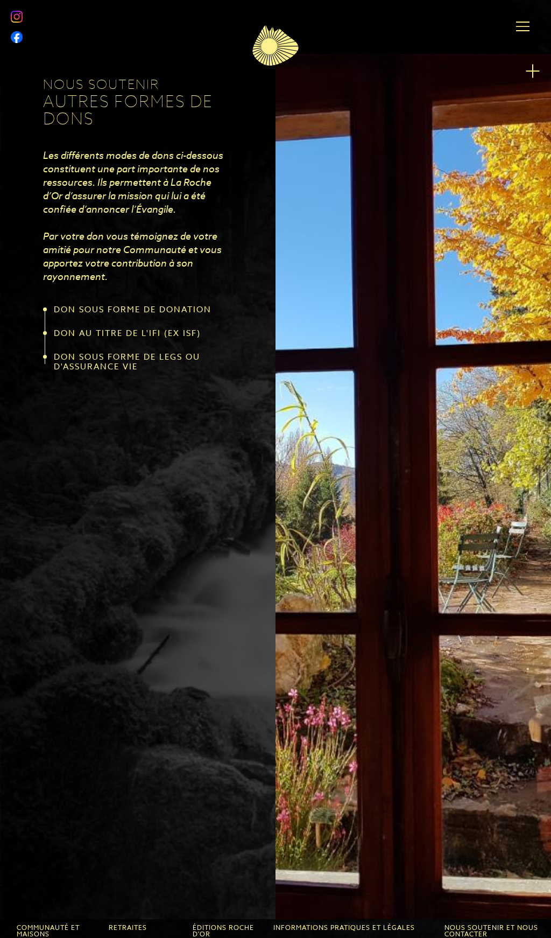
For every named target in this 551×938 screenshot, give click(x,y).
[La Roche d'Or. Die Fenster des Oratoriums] (413, 486)
